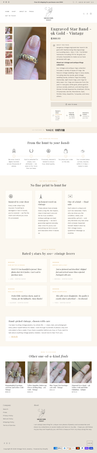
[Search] (84, 14)
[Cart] (91, 14)
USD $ (81, 2)
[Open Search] (73, 2)
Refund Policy (8, 419)
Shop (14, 11)
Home (7, 11)
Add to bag (72, 104)
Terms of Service (9, 425)
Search (5, 409)
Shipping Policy (8, 422)
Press (31, 11)
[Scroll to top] (93, 449)
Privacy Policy (8, 415)
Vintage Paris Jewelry (24, 449)
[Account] (87, 14)
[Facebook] (4, 2)
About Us (23, 11)
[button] (8, 30)
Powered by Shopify (40, 449)
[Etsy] (9, 2)
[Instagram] (6, 2)
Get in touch (10, 15)
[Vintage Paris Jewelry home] (48, 14)
